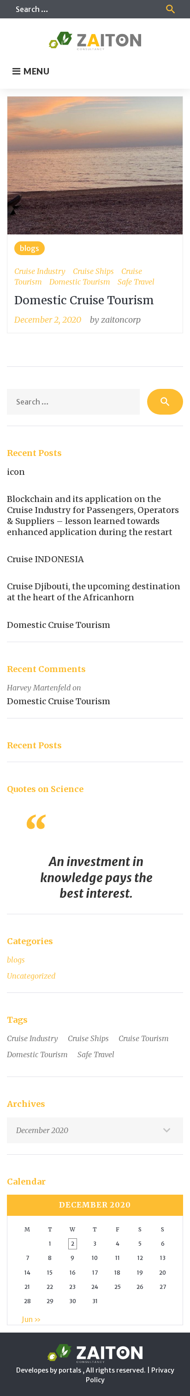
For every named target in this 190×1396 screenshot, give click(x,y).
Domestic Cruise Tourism (84, 300)
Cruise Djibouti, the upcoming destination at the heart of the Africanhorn (93, 592)
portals (71, 1370)
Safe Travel (136, 281)
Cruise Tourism (144, 1038)
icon (16, 472)
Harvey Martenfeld (39, 687)
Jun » (31, 1319)
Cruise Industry (39, 271)
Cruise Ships (93, 271)
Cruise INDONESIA (45, 559)
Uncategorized (31, 975)
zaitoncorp (121, 319)
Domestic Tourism (79, 281)
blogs (29, 248)
